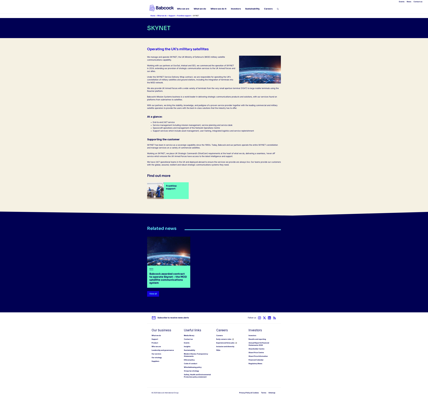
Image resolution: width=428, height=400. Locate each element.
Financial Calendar (256, 360)
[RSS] (274, 318)
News (409, 2)
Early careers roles (223, 339)
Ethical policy (189, 360)
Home (152, 16)
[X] (264, 318)
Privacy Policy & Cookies (249, 393)
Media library (189, 335)
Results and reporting (257, 339)
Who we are (183, 9)
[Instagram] (259, 318)
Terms (263, 393)
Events (401, 2)
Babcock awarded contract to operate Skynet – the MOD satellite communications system (168, 278)
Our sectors (156, 354)
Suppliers (155, 361)
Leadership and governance (163, 350)
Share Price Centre (256, 352)
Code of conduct (190, 363)
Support (172, 16)
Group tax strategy (191, 371)
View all (153, 294)
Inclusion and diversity (225, 346)
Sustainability (252, 9)
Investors (236, 9)
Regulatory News (255, 363)
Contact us (418, 2)
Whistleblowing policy (193, 367)
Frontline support (184, 16)
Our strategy (157, 357)
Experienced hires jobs (225, 343)
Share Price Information (258, 356)
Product (155, 343)
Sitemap (272, 393)
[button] (278, 9)
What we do (200, 9)
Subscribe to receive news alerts (173, 318)
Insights (187, 346)
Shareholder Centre (256, 349)
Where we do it (218, 9)
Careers (268, 9)
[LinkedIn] (269, 318)
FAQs (218, 350)
